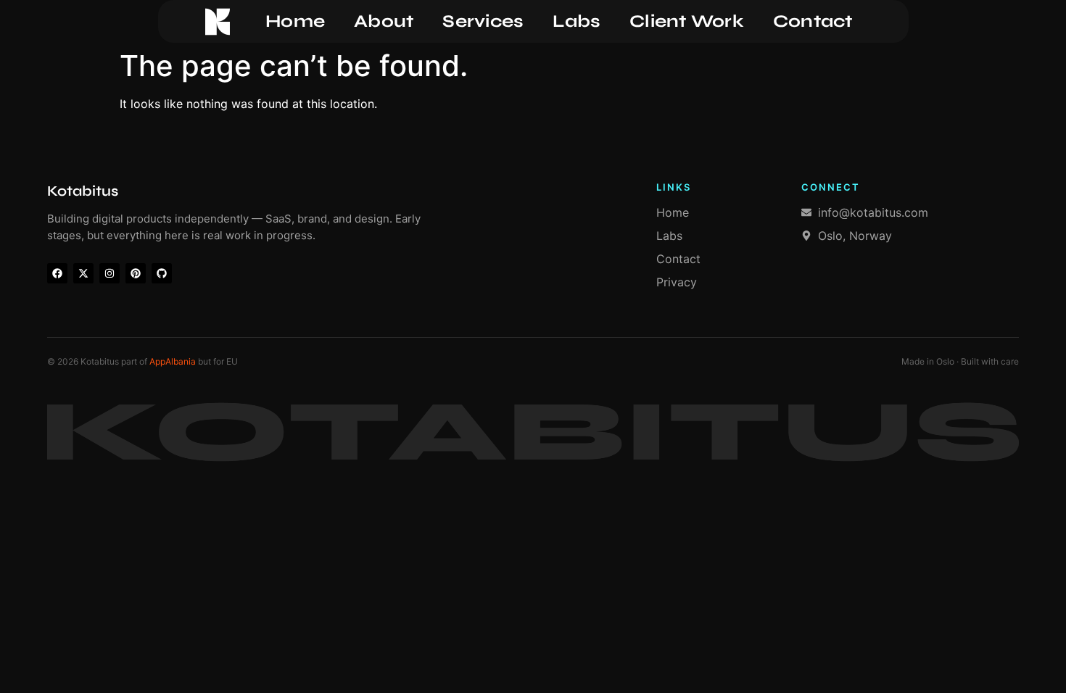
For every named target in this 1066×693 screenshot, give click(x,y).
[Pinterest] (135, 273)
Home (295, 22)
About (383, 22)
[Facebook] (57, 273)
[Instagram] (109, 273)
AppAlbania (172, 361)
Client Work (686, 22)
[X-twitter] (83, 273)
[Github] (162, 273)
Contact (813, 22)
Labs (576, 22)
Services (483, 22)
